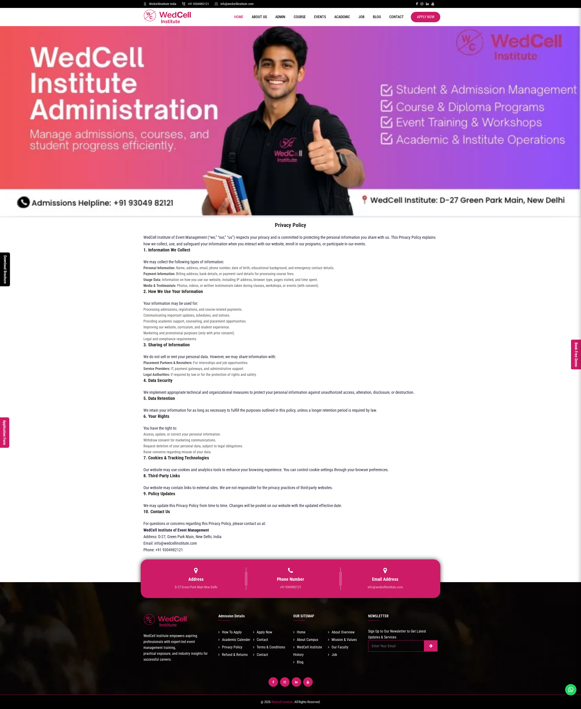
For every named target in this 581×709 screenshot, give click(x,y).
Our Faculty (340, 647)
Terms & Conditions (271, 647)
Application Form (4, 432)
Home (238, 17)
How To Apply (232, 632)
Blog (377, 17)
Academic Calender (236, 640)
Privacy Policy (232, 647)
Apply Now (425, 17)
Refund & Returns (235, 654)
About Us (259, 17)
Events (320, 17)
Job (361, 17)
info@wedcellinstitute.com (237, 4)
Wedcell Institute (282, 702)
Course (300, 17)
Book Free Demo (576, 354)
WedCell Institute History (307, 651)
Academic (342, 17)
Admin (280, 17)
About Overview (343, 632)
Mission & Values (344, 640)
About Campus (307, 640)
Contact (396, 17)
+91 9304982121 (198, 4)
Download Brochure (5, 269)
